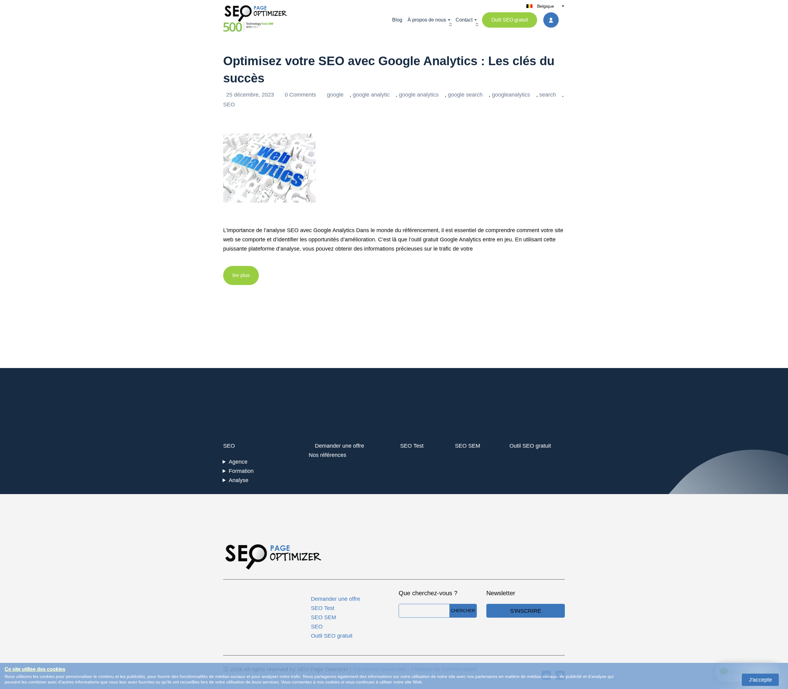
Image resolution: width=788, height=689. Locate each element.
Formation (241, 471)
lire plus (241, 275)
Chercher (463, 610)
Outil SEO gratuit (509, 19)
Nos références (327, 455)
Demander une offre (339, 446)
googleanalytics (511, 95)
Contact (464, 19)
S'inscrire (525, 611)
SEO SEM (467, 446)
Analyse (238, 480)
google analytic (371, 95)
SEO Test (412, 446)
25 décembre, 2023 (250, 95)
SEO (229, 104)
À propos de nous (427, 19)
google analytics (419, 95)
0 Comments (301, 95)
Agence (238, 462)
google (335, 95)
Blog (397, 19)
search (547, 95)
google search (465, 95)
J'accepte (760, 680)
